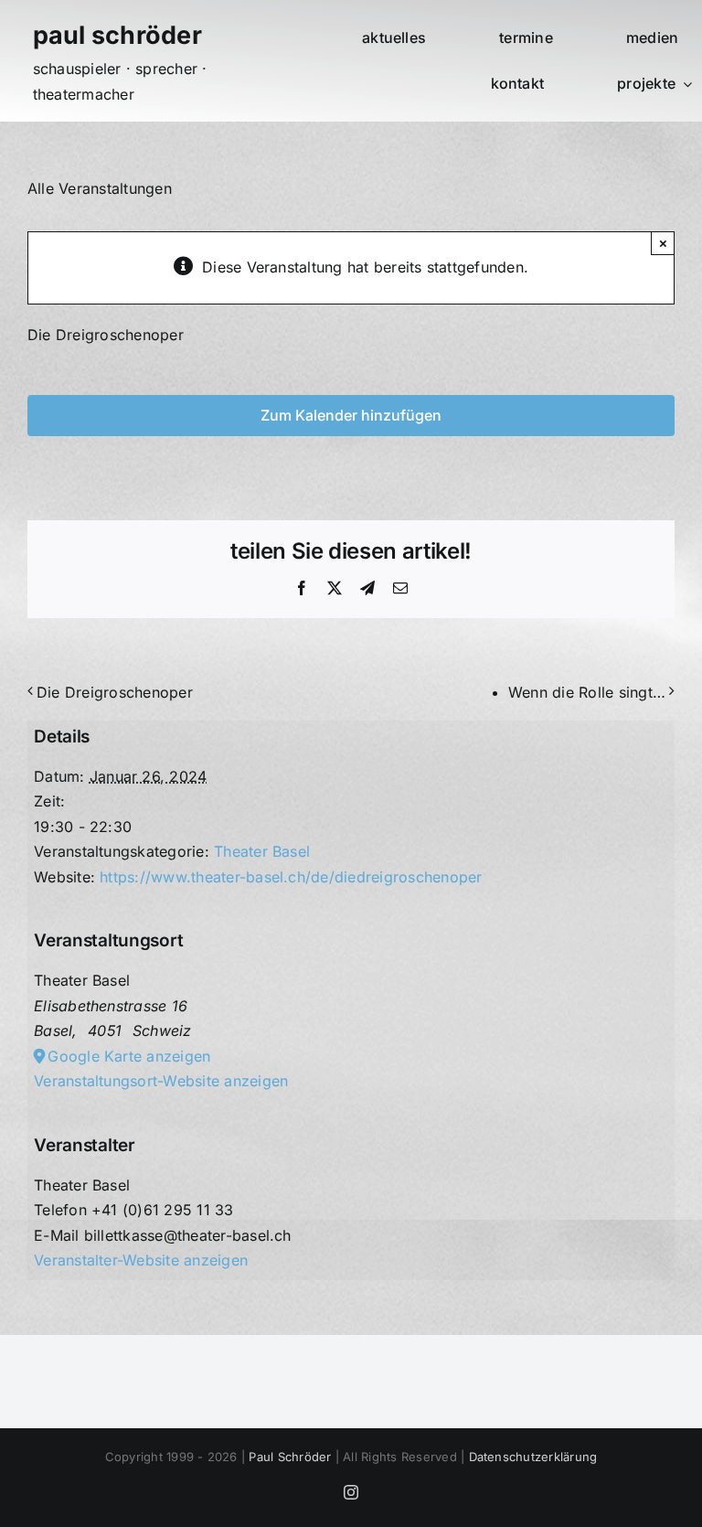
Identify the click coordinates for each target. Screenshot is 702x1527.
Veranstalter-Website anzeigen (141, 1260)
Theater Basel (262, 851)
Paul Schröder (290, 1456)
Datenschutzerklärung (533, 1456)
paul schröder (117, 35)
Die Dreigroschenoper (115, 692)
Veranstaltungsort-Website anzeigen (161, 1081)
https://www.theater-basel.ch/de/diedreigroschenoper (291, 877)
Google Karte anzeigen (129, 1056)
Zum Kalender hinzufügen (351, 415)
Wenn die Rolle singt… (586, 692)
